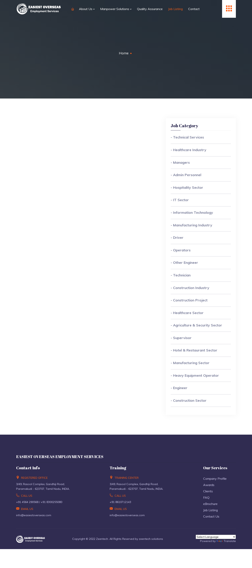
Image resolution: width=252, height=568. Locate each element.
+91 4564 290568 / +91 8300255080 (39, 502)
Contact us (211, 516)
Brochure (210, 504)
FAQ (206, 497)
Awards (208, 485)
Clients (208, 491)
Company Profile (215, 479)
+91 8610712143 (120, 502)
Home (124, 53)
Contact (194, 9)
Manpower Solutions (115, 9)
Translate (230, 541)
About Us (86, 9)
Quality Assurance (150, 9)
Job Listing (175, 9)
